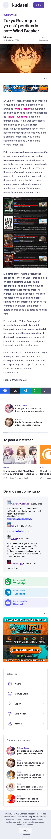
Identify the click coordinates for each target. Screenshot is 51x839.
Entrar (39, 5)
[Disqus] (25, 534)
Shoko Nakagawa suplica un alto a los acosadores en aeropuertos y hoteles (28, 425)
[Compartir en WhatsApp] (36, 391)
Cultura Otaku (10, 15)
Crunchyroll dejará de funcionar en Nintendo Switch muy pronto (28, 801)
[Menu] (5, 5)
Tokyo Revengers (17, 116)
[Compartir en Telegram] (25, 391)
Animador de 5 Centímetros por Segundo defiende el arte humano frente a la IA (30, 778)
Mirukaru (7, 37)
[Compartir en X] (15, 391)
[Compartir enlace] (46, 391)
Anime (6, 467)
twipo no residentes (37, 816)
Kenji (26, 478)
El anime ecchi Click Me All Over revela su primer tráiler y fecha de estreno (19, 474)
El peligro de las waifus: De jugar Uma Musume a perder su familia (30, 411)
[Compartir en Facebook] (5, 391)
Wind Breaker (22, 108)
